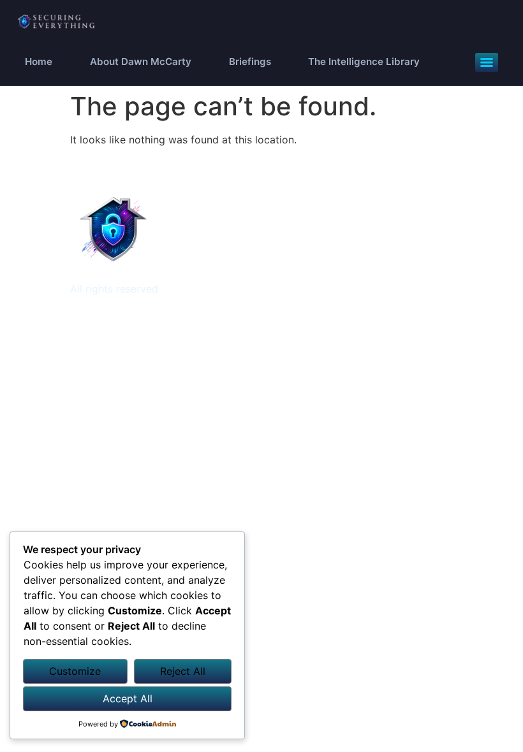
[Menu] (486, 62)
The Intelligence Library (364, 61)
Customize (75, 671)
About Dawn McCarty (140, 61)
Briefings (250, 61)
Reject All (182, 671)
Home (38, 61)
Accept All (127, 698)
